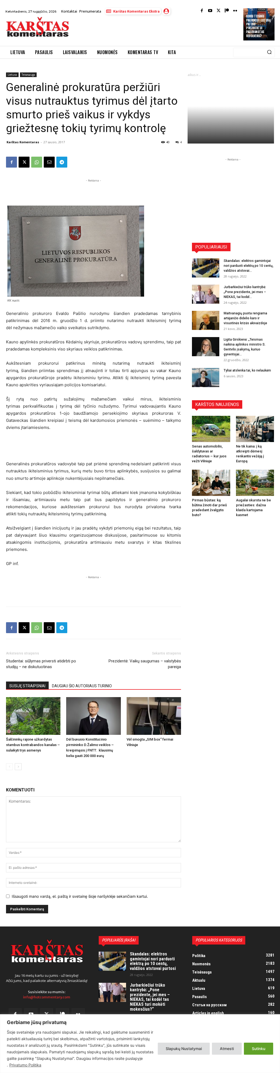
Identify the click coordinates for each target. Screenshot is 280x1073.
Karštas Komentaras (23, 142)
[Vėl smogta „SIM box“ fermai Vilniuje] (154, 716)
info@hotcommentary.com (46, 997)
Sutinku (258, 1048)
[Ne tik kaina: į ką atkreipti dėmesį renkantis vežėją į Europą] (255, 429)
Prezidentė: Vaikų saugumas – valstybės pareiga (145, 664)
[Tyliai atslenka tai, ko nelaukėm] (205, 377)
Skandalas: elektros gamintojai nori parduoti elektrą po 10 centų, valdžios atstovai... (248, 266)
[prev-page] (9, 766)
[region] (140, 1043)
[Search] (269, 52)
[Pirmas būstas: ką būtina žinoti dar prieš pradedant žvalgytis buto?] (211, 483)
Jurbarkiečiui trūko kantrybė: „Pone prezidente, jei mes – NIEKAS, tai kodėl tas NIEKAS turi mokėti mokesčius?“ (150, 997)
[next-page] (18, 766)
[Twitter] (218, 11)
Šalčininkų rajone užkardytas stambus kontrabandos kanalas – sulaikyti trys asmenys (33, 744)
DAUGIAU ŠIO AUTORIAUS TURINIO (82, 686)
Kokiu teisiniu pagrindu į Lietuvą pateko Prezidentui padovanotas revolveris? (258, 26)
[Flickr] (235, 11)
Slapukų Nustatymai (184, 1048)
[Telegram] (61, 162)
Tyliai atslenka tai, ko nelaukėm (247, 370)
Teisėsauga (28, 75)
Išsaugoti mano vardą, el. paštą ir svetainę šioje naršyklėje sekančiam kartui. (80, 896)
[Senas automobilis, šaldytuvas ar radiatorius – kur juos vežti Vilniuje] (211, 429)
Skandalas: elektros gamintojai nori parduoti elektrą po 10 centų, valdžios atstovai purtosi (153, 961)
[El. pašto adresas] (49, 162)
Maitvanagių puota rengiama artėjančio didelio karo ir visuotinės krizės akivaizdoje (245, 318)
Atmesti (227, 1048)
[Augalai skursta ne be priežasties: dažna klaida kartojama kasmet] (255, 483)
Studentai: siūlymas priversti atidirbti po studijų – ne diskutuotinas (41, 664)
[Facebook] (202, 11)
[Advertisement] (138, 31)
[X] (24, 162)
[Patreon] (227, 11)
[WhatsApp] (36, 162)
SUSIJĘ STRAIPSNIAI (27, 686)
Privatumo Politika (25, 1065)
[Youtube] (210, 11)
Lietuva (12, 75)
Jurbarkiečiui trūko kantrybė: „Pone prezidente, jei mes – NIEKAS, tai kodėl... (245, 292)
